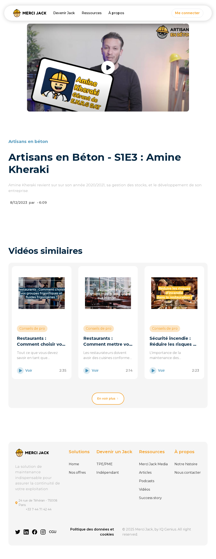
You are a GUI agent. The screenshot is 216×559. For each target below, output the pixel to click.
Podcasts (146, 481)
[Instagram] (43, 532)
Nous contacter (187, 473)
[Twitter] (17, 532)
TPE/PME (104, 464)
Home (74, 464)
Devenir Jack (64, 13)
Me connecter (187, 13)
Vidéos (144, 489)
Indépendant (107, 473)
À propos (116, 13)
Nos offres (77, 473)
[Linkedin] (26, 532)
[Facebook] (34, 532)
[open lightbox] (108, 68)
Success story (150, 498)
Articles (145, 473)
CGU (52, 532)
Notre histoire (185, 464)
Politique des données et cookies (92, 531)
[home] (29, 13)
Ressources (92, 13)
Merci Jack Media (153, 464)
